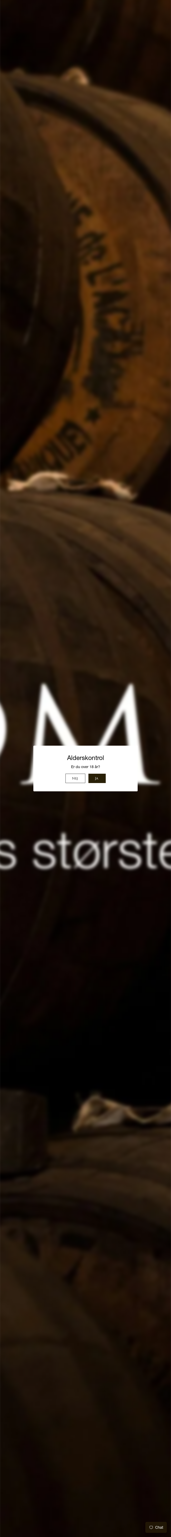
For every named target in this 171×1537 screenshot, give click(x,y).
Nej (75, 778)
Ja (96, 778)
